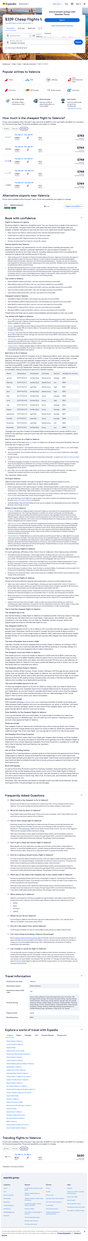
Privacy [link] (48, 1188)
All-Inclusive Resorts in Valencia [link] (16, 1086)
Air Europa (11, 333)
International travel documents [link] (76, 1207)
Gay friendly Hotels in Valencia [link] (16, 1128)
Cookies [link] (48, 1192)
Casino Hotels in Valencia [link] (14, 1060)
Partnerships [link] (7, 1198)
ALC (29, 268)
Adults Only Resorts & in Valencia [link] (17, 1080)
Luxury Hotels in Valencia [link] (14, 1044)
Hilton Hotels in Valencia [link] (14, 1041)
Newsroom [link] (6, 1202)
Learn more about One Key (62, 26)
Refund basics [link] (71, 1200)
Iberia (10, 319)
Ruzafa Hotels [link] (10, 1048)
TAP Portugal (12, 339)
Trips (66, 4)
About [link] (5, 1188)
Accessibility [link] (49, 1205)
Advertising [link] (6, 1209)
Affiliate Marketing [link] (8, 1212)
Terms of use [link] (49, 1195)
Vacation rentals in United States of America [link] (34, 1199)
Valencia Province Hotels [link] (14, 1102)
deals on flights (31, 442)
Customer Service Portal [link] (18, 963)
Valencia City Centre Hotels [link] (15, 1051)
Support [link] (69, 1188)
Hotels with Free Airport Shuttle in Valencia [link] (20, 1089)
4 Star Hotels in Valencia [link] (14, 1057)
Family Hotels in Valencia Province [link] (17, 1125)
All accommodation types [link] (32, 1217)
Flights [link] (14, 64)
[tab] (10, 28)
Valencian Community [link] (29, 64)
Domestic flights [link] (29, 1209)
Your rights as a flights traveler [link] (75, 1210)
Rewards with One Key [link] (31, 1221)
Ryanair (10, 326)
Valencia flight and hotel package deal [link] (27, 938)
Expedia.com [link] (6, 64)
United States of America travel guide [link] (34, 1189)
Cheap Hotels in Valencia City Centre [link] (18, 1076)
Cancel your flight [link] (72, 1197)
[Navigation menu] (84, 3)
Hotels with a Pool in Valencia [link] (16, 1070)
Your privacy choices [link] (52, 1209)
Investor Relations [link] (8, 1205)
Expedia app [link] (25, 829)
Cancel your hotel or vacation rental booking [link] (75, 1192)
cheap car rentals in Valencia (22, 500)
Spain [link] (19, 64)
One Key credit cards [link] (31, 1224)
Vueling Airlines (13, 346)
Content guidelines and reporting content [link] (53, 1213)
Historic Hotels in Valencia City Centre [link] (18, 1092)
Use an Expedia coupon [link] (74, 1203)
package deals (29, 702)
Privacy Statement (64, 1233)
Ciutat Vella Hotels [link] (12, 1096)
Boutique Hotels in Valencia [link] (15, 1118)
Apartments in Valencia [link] (14, 1112)
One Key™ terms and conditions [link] (55, 1198)
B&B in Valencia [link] (11, 1121)
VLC (20, 257)
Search (78, 42)
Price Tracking (49, 452)
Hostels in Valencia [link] (12, 1099)
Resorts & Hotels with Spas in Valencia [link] (18, 1105)
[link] (62, 33)
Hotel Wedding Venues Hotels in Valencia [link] (20, 1064)
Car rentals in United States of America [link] (33, 1213)
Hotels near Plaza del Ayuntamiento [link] (18, 1054)
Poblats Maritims (13, 536)
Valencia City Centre (14, 523)
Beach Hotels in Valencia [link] (14, 1083)
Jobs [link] (4, 1192)
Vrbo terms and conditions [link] (53, 1202)
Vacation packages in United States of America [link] (33, 1204)
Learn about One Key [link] (74, 108)
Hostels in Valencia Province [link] (15, 1115)
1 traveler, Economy (17, 43)
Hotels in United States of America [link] (32, 1194)
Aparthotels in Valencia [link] (14, 1067)
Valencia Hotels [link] (11, 1109)
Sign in (78, 4)
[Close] (84, 1231)
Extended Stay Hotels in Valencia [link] (17, 1073)
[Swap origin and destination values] (30, 36)
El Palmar (11, 511)
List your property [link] (8, 1195)
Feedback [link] (6, 1215)
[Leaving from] (17, 35)
